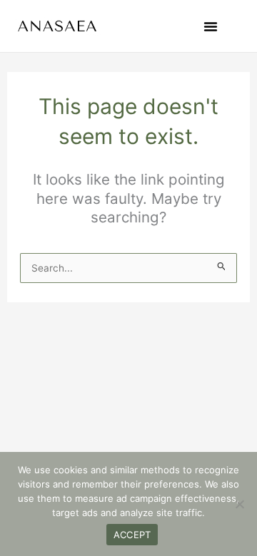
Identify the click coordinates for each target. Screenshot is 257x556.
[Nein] (239, 504)
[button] (210, 26)
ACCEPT (132, 534)
